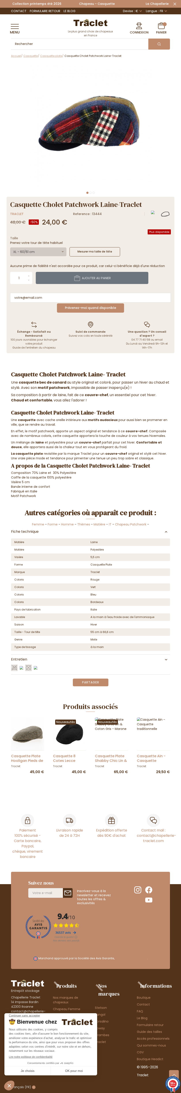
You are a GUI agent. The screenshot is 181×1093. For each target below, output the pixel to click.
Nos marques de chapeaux (65, 999)
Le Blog (69, 11)
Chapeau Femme (66, 1009)
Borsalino (102, 1021)
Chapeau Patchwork (130, 524)
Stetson (101, 1008)
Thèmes (83, 524)
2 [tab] (90, 193)
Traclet (17, 214)
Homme (67, 524)
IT (110, 524)
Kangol (100, 1014)
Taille (14, 238)
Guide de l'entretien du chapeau (34, 347)
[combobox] (38, 251)
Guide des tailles (149, 1032)
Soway (100, 1028)
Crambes (102, 1035)
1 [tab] (87, 193)
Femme (38, 524)
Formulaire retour (45, 11)
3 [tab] (93, 193)
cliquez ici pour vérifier (131, 958)
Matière (99, 524)
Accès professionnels (153, 1038)
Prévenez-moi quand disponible (90, 308)
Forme (53, 524)
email (159, 339)
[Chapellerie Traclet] (90, 22)
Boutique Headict (150, 1059)
